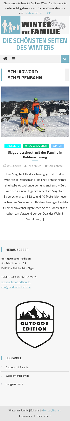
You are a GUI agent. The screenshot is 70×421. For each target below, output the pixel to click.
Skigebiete (12, 146)
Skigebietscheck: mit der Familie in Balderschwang (35, 154)
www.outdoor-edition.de (16, 282)
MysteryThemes (52, 410)
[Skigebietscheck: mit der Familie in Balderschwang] (35, 112)
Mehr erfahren (34, 13)
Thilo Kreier (34, 166)
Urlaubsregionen (36, 146)
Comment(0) (55, 166)
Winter (57, 146)
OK (49, 13)
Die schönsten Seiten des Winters (35, 44)
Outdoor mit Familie (17, 367)
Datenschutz (44, 416)
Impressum (25, 416)
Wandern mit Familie (17, 376)
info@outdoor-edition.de (16, 287)
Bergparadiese (14, 384)
